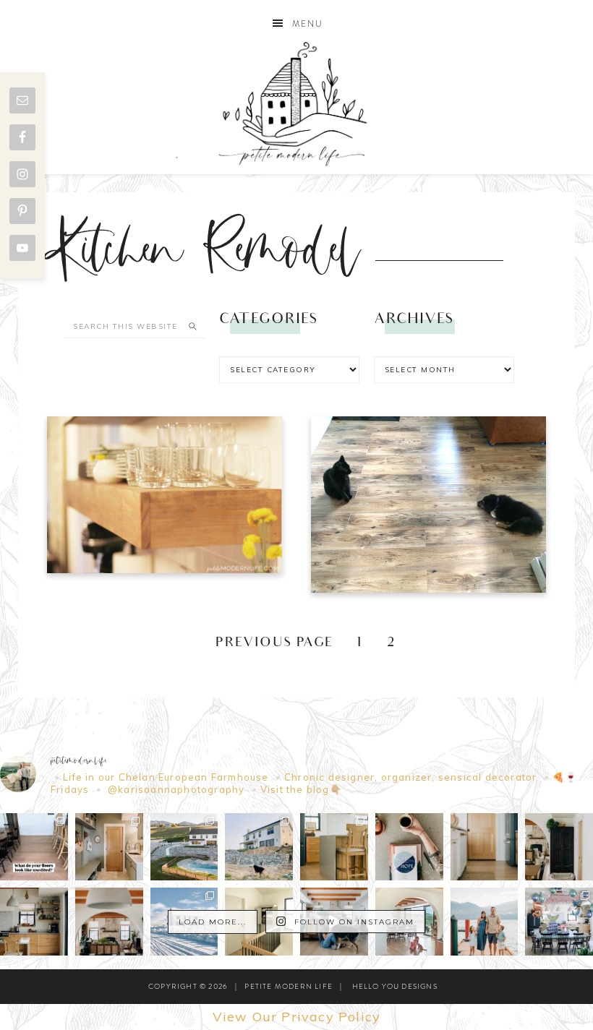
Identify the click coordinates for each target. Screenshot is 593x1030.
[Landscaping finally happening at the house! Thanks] (259, 847)
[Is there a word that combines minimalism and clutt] (34, 922)
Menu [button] (307, 23)
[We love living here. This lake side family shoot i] (485, 922)
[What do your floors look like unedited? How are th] (34, 847)
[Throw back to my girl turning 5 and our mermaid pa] (559, 922)
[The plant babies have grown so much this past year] (109, 922)
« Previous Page (265, 643)
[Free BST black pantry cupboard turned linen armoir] (259, 922)
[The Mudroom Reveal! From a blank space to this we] (109, 847)
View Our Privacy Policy (297, 1016)
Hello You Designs (395, 986)
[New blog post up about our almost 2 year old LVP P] (334, 847)
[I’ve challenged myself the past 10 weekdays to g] (409, 847)
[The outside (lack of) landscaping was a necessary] (184, 847)
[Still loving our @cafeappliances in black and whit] (485, 847)
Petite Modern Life (296, 103)
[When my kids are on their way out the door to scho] (559, 847)
